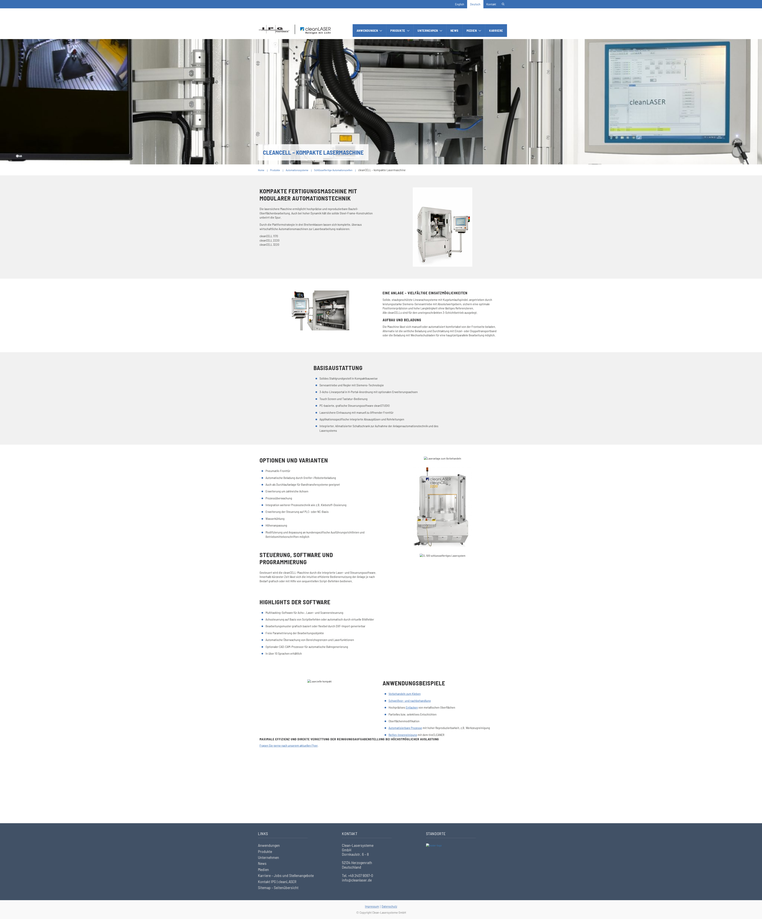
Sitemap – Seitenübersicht (278, 887)
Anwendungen (367, 30)
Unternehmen (428, 30)
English (459, 4)
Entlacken (412, 707)
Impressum (372, 906)
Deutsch (475, 4)
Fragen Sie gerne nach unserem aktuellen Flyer (289, 745)
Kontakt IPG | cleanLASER (277, 881)
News (454, 30)
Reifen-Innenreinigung (403, 735)
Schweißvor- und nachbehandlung (410, 700)
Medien (472, 30)
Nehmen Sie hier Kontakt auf (381, 800)
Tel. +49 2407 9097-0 (357, 875)
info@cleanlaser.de (357, 880)
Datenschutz (389, 906)
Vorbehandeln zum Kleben (405, 693)
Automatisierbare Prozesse (405, 728)
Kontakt (491, 4)
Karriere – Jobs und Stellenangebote (286, 875)
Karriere (496, 30)
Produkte (397, 30)
